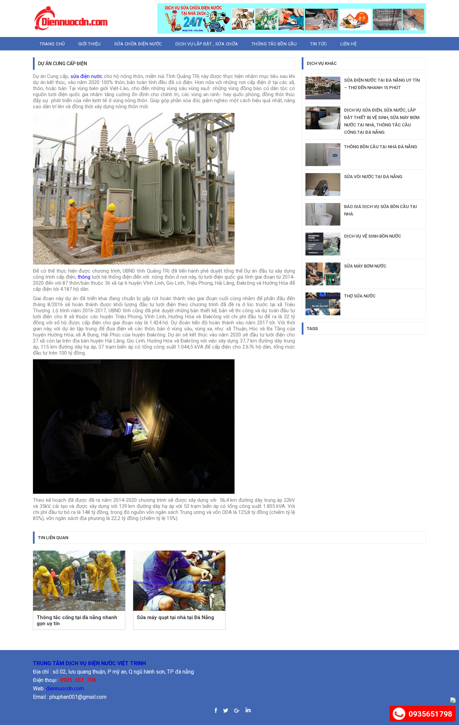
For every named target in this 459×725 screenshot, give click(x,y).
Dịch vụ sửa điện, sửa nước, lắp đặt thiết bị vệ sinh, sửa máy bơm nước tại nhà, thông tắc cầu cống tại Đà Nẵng (381, 121)
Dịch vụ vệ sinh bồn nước (372, 236)
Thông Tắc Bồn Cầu (274, 43)
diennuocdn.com (65, 688)
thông (84, 277)
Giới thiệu (89, 43)
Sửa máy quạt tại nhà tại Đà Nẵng (175, 617)
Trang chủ (52, 43)
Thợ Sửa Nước (360, 295)
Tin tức (318, 43)
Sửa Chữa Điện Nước (138, 43)
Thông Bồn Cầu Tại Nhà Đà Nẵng (380, 146)
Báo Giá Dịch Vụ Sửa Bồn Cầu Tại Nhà (380, 210)
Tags (312, 328)
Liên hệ (348, 43)
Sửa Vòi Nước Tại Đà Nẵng (373, 176)
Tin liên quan (53, 537)
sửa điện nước (86, 76)
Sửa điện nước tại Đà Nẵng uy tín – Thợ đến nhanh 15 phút (382, 84)
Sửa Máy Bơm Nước (365, 266)
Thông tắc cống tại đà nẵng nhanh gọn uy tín (77, 620)
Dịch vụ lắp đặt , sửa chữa (206, 43)
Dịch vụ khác (322, 63)
